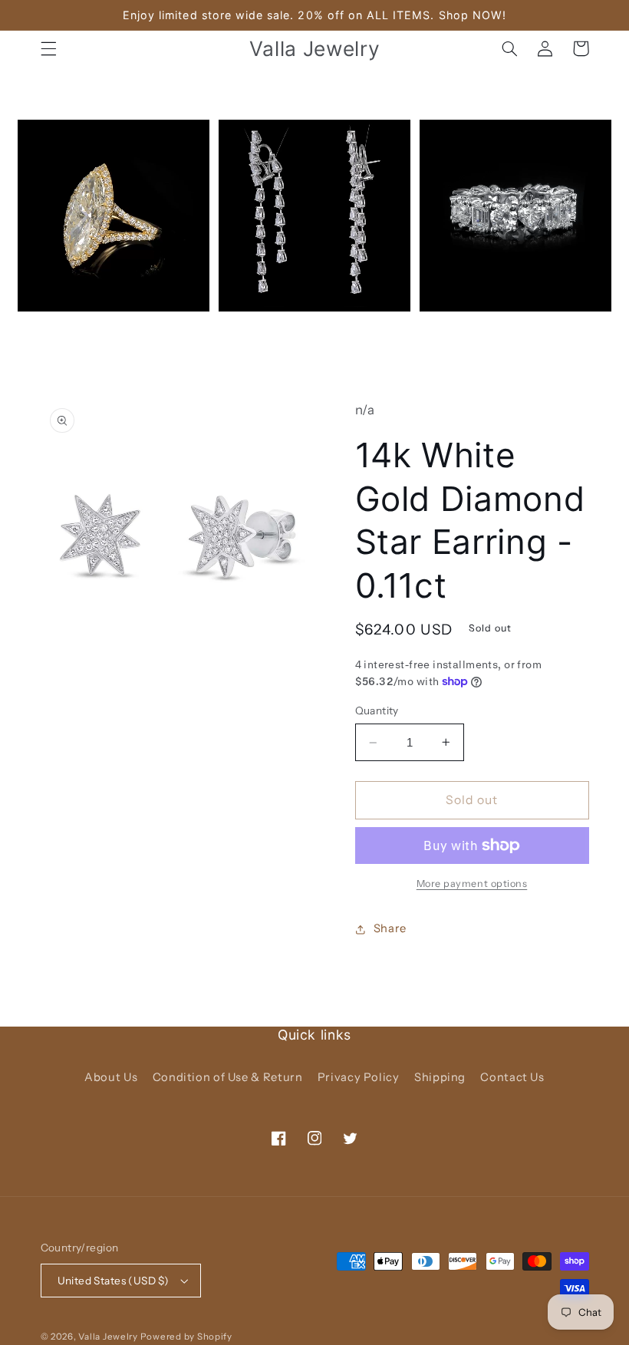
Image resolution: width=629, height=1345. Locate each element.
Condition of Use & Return (228, 1077)
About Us (110, 1077)
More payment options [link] (472, 883)
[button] (48, 48)
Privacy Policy (359, 1077)
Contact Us (512, 1077)
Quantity (377, 710)
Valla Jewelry (109, 1336)
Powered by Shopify (186, 1336)
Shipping (440, 1077)
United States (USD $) (114, 1280)
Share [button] (390, 928)
